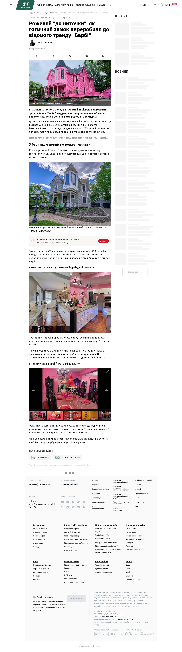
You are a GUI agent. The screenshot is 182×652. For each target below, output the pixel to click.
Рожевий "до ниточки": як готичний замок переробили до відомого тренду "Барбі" (85, 13)
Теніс (128, 572)
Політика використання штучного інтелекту (121, 488)
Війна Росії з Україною (76, 525)
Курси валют (131, 532)
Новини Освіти (71, 561)
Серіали (36, 579)
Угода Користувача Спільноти (121, 503)
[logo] (25, 5)
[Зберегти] (103, 56)
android (101, 634)
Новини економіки (135, 525)
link (62, 502)
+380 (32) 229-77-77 (110, 617)
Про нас (95, 480)
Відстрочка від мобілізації (106, 546)
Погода (36, 547)
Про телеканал (98, 493)
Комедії (36, 576)
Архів (137, 498)
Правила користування (98, 507)
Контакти (138, 485)
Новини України (40, 532)
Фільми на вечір (40, 572)
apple (116, 634)
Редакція (96, 485)
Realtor (42, 48)
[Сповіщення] (155, 5)
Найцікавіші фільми (42, 565)
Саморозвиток (70, 579)
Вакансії (138, 489)
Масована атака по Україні (76, 543)
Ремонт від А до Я (85, 5)
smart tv (131, 634)
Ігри (136, 507)
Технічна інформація (143, 480)
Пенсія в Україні (133, 550)
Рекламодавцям (98, 502)
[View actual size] (101, 371)
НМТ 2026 (68, 575)
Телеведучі (96, 498)
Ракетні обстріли (71, 529)
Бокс (128, 565)
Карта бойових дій (72, 532)
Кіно (35, 561)
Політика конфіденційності (120, 481)
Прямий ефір (39, 536)
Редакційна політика (100, 489)
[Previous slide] (33, 390)
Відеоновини (39, 539)
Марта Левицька (45, 43)
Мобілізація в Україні (106, 525)
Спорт (129, 561)
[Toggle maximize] (107, 371)
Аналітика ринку (64, 5)
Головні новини (40, 529)
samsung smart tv (147, 634)
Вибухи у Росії (70, 547)
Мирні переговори (72, 536)
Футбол (129, 569)
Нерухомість (34, 13)
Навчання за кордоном (74, 582)
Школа (67, 571)
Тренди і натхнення (50, 13)
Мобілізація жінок (103, 539)
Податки (129, 546)
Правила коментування (119, 509)
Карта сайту (139, 502)
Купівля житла (45, 5)
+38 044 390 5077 (69, 484)
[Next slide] (106, 390)
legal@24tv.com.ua (125, 619)
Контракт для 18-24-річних (106, 542)
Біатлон (129, 576)
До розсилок (76, 598)
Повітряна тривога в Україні (76, 539)
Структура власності (143, 493)
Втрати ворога (70, 550)
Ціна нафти (131, 529)
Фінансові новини (134, 536)
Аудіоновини (39, 543)
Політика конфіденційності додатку (120, 496)
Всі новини (39, 525)
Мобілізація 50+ (102, 535)
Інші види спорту (133, 579)
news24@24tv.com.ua (39, 484)
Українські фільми (41, 569)
